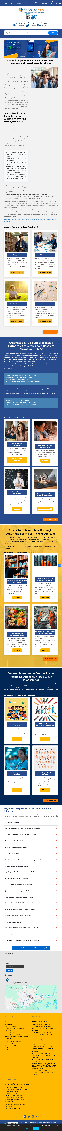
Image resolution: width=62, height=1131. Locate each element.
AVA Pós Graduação (11, 1026)
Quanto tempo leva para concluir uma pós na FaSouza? (21, 834)
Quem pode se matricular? (12, 853)
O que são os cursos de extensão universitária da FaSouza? (22, 927)
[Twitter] (29, 1116)
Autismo (35, 1052)
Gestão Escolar (37, 1074)
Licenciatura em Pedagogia (41, 1026)
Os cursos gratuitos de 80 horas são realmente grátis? (20, 909)
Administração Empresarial (14, 1103)
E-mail (11, 963)
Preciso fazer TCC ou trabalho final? (15, 841)
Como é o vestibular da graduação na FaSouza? (18, 884)
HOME (6, 1021)
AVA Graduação (10, 1025)
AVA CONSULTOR (10, 1023)
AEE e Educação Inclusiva (13, 1108)
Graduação (18, 3)
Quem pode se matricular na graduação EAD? (18, 891)
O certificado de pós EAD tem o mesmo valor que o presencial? (23, 860)
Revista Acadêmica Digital (13, 1045)
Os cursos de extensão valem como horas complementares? (22, 940)
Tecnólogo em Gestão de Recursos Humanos (44, 1029)
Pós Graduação (10, 1043)
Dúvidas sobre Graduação (41, 1032)
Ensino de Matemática (39, 1070)
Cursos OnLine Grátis (12, 1034)
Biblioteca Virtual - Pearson (42, 1034)
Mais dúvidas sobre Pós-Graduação (22, 947)
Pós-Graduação (26, 3)
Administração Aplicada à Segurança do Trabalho (13, 1094)
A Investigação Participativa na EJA (17, 1084)
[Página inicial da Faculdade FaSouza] (31, 10)
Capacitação (44, 3)
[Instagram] (33, 1116)
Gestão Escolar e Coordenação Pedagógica (43, 1056)
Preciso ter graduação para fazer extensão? (17, 934)
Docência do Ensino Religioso (42, 1072)
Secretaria (58, 3)
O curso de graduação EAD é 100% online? (17, 878)
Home (6, 3)
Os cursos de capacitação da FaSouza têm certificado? (20, 903)
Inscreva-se (45, 460)
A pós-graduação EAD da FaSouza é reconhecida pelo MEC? (22, 828)
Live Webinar (9, 1040)
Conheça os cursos (17, 272)
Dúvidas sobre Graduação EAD (40, 947)
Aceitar (36, 1128)
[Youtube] (37, 1116)
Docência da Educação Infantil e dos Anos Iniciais (43, 1067)
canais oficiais (7, 818)
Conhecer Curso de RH (45, 509)
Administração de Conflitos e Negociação (15, 1100)
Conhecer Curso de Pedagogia (17, 459)
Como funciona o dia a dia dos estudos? (16, 847)
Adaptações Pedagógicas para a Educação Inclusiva (16, 1090)
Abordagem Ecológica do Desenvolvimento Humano (14, 1087)
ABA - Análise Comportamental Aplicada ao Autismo (42, 1049)
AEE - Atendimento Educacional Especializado (43, 1060)
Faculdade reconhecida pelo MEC (16, 1036)
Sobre (12, 3)
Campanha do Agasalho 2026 (14, 1028)
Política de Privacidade (13, 1042)
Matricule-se (16, 597)
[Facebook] (24, 1116)
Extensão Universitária (35, 3)
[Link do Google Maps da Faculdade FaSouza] (31, 997)
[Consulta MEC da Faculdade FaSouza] (31, 16)
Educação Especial (39, 1044)
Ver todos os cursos (50, 331)
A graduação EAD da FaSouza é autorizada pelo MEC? (20, 872)
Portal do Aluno (51, 3)
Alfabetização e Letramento (42, 1053)
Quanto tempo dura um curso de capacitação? (18, 915)
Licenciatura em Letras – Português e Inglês (40, 1022)
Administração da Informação (15, 1097)
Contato (8, 1030)
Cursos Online (10, 1032)
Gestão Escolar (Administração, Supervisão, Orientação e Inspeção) (44, 1064)
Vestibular (8, 1049)
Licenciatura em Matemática (41, 1025)
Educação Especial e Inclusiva (42, 1046)
